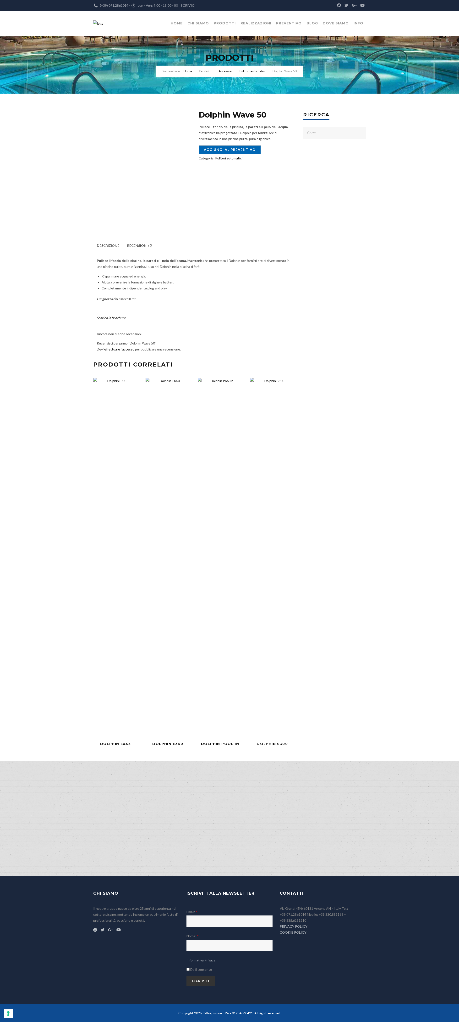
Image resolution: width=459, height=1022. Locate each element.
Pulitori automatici (252, 71)
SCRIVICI (188, 5)
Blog (312, 23)
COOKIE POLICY (293, 932)
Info (358, 23)
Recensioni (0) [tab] (140, 245)
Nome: (192, 936)
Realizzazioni (255, 23)
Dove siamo (336, 23)
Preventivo (289, 23)
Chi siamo (198, 23)
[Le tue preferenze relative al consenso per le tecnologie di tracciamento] (8, 1013)
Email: (191, 912)
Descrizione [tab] (108, 245)
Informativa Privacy (200, 960)
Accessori (225, 71)
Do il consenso (201, 969)
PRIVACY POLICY (293, 926)
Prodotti (225, 23)
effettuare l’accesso (119, 349)
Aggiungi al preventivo (230, 149)
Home (177, 23)
